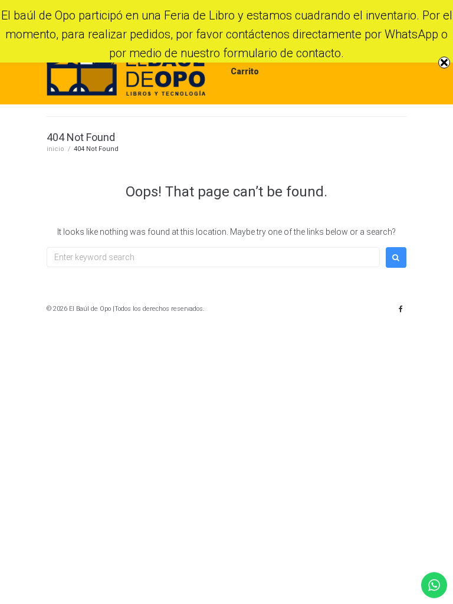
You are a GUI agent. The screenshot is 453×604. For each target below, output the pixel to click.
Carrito (245, 71)
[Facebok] (400, 309)
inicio (55, 149)
